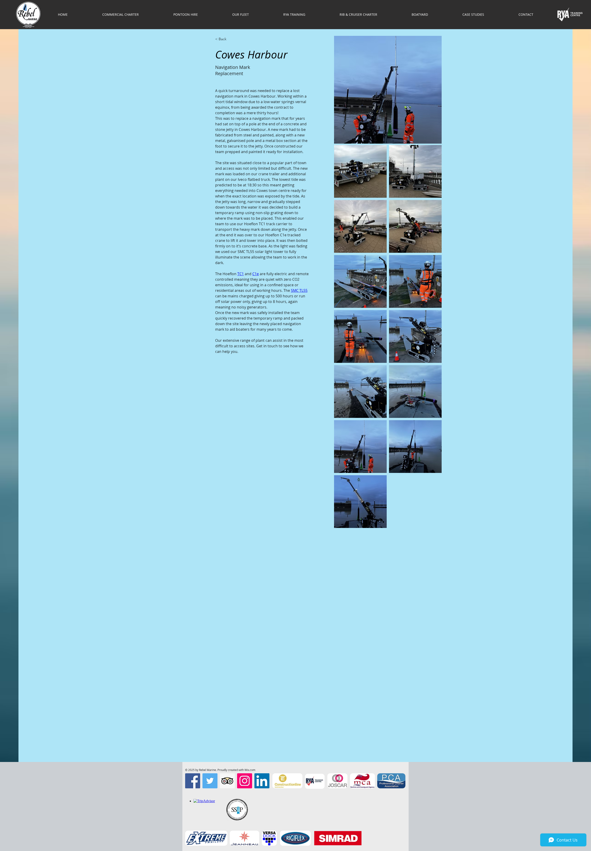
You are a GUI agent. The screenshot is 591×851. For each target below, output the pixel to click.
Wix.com (249, 770)
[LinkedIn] (261, 780)
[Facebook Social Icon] (192, 780)
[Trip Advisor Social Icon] (227, 780)
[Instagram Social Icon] (244, 780)
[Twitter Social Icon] (209, 780)
